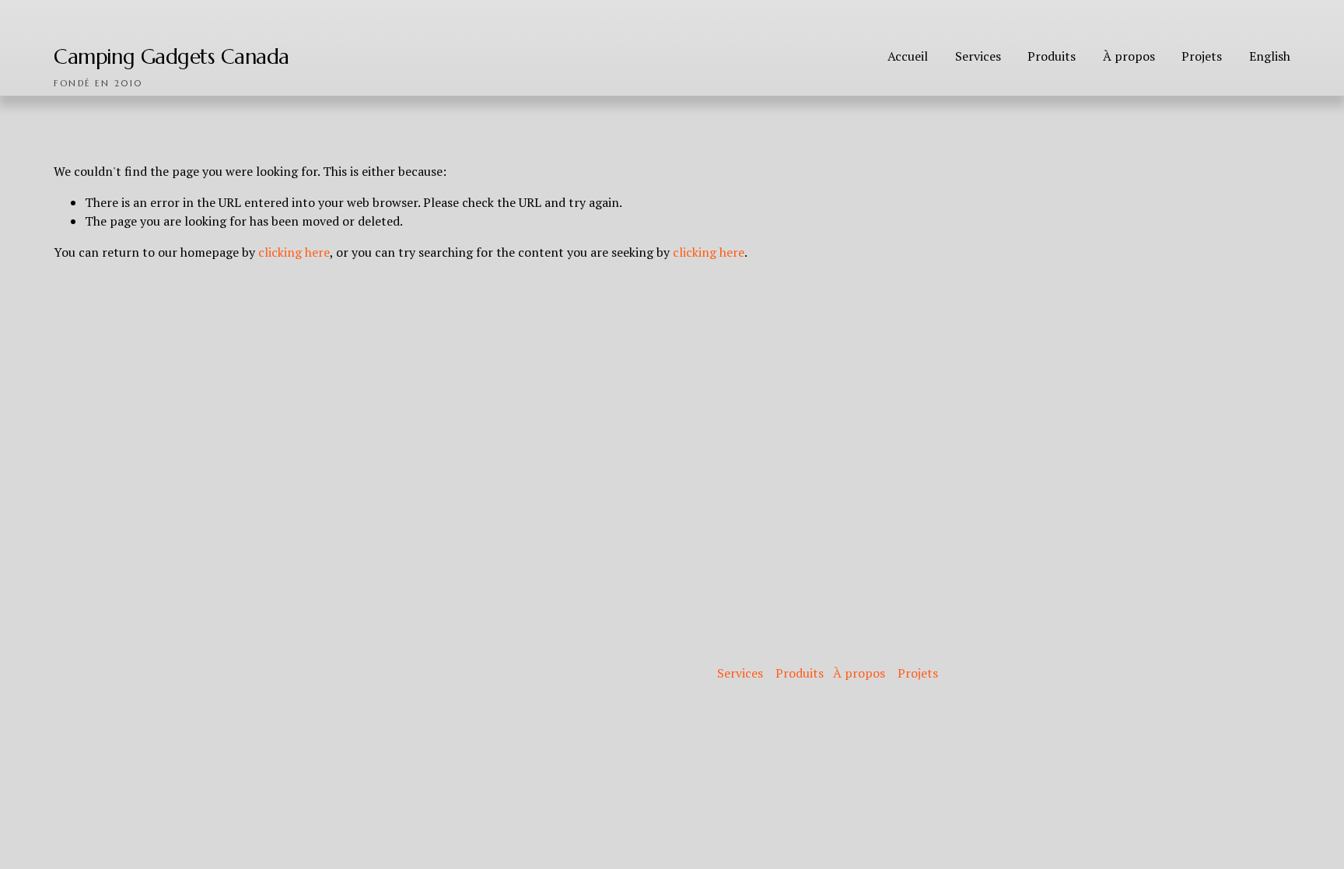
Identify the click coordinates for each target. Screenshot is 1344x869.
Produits (1051, 56)
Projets (1201, 56)
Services (978, 56)
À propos (1129, 56)
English (1269, 56)
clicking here (294, 252)
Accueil (907, 56)
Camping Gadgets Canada (171, 56)
